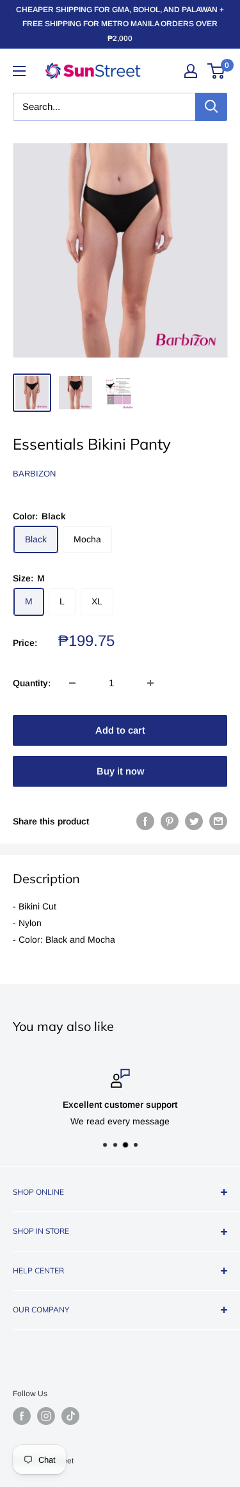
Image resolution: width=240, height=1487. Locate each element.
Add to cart (120, 730)
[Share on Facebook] (145, 821)
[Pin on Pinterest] (170, 821)
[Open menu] (19, 71)
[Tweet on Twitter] (194, 821)
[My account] (190, 71)
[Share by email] (218, 821)
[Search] (211, 107)
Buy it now (120, 771)
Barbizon (34, 473)
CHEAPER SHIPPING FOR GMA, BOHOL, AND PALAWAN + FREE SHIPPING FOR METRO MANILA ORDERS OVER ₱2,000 (120, 24)
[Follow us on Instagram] (46, 1416)
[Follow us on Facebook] (22, 1416)
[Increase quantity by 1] (150, 683)
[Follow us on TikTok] (70, 1416)
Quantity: (32, 683)
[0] (217, 71)
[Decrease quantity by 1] (72, 683)
